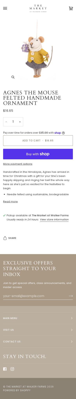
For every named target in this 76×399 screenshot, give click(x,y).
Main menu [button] (10, 318)
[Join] (68, 296)
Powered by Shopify (17, 390)
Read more (10, 201)
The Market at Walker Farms (26, 386)
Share (12, 238)
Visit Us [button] (8, 330)
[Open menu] (9, 8)
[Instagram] (12, 369)
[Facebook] (5, 369)
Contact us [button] (12, 341)
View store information (54, 219)
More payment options (17, 164)
